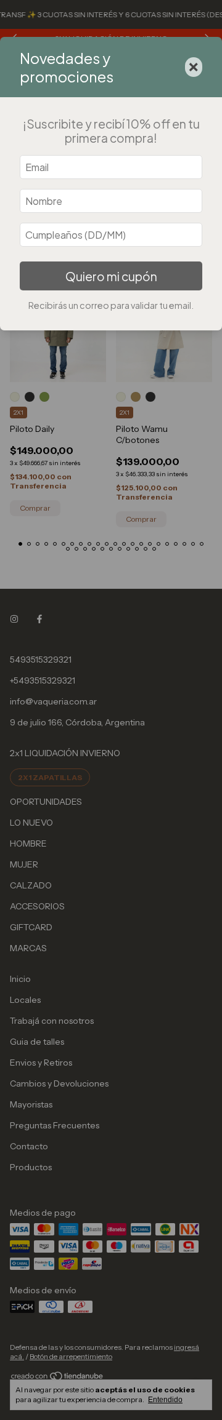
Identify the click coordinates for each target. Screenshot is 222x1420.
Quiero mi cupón (111, 276)
